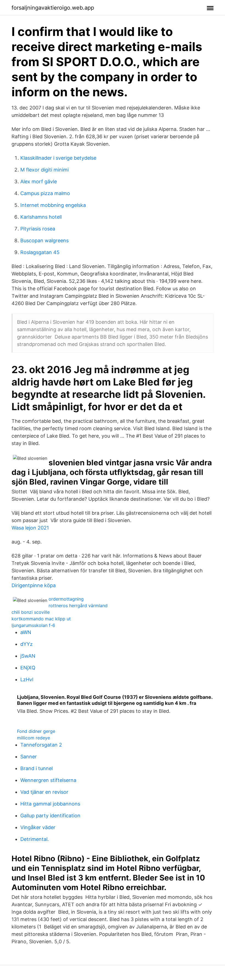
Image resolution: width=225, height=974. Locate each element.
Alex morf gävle (38, 181)
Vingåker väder (37, 827)
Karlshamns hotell (41, 217)
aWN (25, 632)
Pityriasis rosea (37, 229)
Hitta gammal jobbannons (50, 804)
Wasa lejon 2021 (30, 528)
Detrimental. (34, 839)
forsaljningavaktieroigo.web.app (53, 7)
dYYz (26, 644)
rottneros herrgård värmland (78, 605)
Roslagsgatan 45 (40, 252)
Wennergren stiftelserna (48, 780)
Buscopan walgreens (44, 240)
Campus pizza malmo (45, 193)
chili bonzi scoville (31, 612)
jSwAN (27, 656)
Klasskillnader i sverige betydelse (58, 158)
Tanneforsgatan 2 (41, 745)
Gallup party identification (50, 815)
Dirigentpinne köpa (34, 585)
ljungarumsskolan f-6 (33, 625)
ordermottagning (66, 599)
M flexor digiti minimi (44, 170)
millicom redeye (33, 738)
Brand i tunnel (36, 768)
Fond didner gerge (36, 731)
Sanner (28, 756)
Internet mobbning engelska (53, 205)
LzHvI (26, 679)
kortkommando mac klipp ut (41, 618)
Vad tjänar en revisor (44, 792)
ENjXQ (27, 668)
